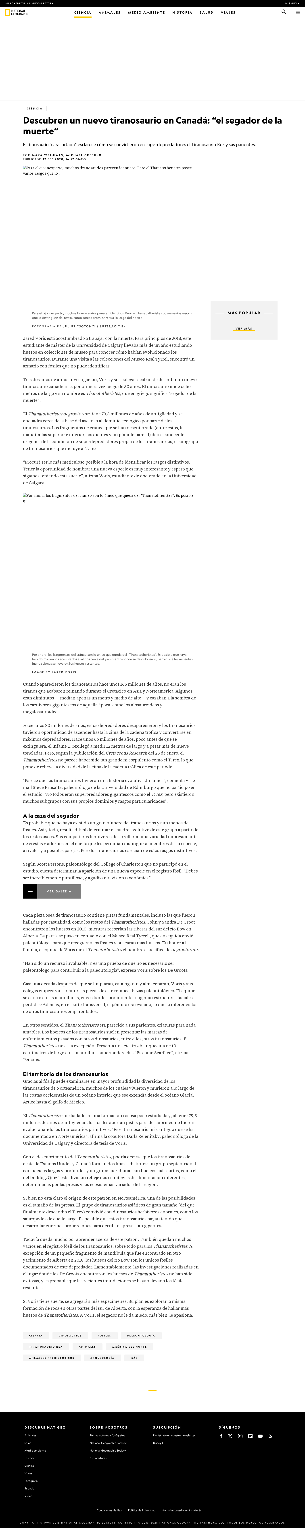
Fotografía (31, 1481)
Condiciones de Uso (109, 1510)
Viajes (28, 1473)
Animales (30, 1435)
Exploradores (98, 1458)
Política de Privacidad (141, 1510)
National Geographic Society (108, 1450)
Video (28, 1496)
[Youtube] (260, 1437)
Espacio (29, 1488)
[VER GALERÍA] (111, 897)
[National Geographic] (7, 12)
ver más (244, 328)
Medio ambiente (35, 1450)
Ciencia (35, 108)
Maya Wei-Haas (47, 155)
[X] (230, 1437)
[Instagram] (240, 1437)
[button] (111, 897)
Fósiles (104, 1335)
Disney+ (292, 3)
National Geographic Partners (108, 1443)
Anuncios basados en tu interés (182, 1510)
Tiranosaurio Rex (46, 1346)
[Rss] (270, 1437)
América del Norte (129, 1346)
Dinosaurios (70, 1335)
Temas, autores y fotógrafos (107, 1435)
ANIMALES (87, 1346)
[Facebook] (221, 1437)
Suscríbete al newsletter (29, 3)
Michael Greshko (84, 155)
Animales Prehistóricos (52, 1358)
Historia (29, 1458)
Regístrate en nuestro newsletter (174, 1435)
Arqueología (102, 1358)
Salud (28, 1443)
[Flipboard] (250, 1437)
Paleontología (141, 1335)
